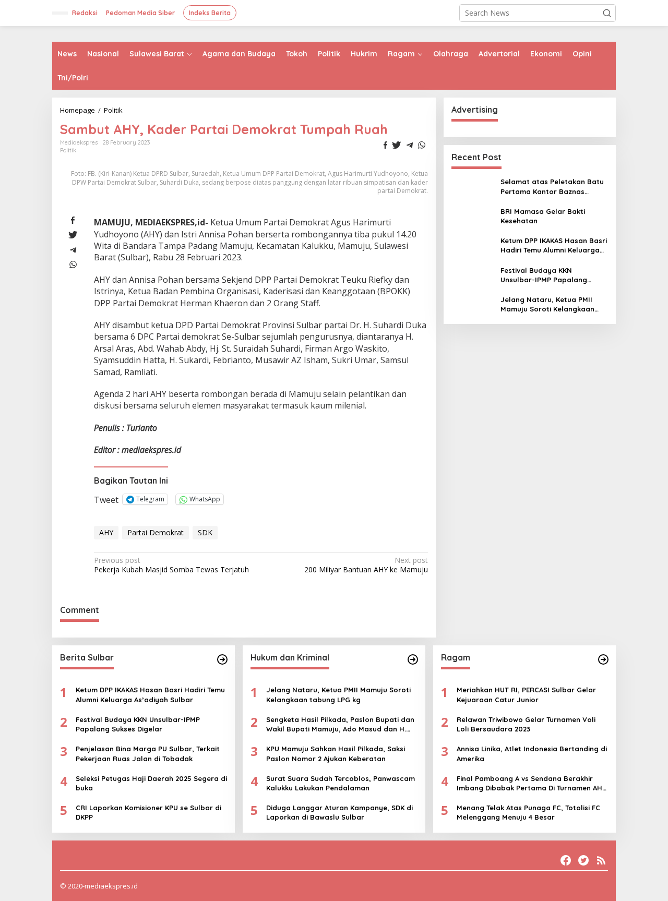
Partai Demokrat (155, 532)
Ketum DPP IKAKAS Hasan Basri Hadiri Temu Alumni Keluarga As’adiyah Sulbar (553, 245)
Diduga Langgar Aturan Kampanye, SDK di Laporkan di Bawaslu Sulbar (339, 812)
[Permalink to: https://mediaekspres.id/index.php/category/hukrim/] (413, 659)
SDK (205, 532)
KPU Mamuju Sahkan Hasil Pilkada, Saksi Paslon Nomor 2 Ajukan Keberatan (335, 753)
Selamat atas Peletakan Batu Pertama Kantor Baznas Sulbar (552, 186)
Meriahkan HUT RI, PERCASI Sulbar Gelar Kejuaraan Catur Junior (526, 694)
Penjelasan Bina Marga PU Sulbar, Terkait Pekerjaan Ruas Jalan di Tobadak (148, 753)
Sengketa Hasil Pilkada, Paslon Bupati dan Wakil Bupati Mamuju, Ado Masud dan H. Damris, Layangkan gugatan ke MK (340, 724)
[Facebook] (565, 860)
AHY (106, 532)
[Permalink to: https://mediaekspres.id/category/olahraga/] (603, 659)
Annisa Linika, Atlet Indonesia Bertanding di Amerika (532, 753)
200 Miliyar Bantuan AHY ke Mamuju (365, 565)
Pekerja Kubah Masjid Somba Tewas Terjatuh (171, 565)
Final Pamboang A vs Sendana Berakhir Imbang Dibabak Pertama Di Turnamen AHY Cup (531, 783)
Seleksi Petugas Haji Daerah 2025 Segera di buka (151, 783)
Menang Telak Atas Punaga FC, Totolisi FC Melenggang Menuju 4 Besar (528, 812)
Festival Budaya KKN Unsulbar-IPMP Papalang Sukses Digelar (543, 275)
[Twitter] (583, 860)
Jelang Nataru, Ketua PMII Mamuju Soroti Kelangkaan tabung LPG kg (547, 304)
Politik (68, 150)
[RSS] (601, 860)
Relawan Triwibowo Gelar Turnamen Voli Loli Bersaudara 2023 (526, 724)
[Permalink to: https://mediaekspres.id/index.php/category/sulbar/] (222, 659)
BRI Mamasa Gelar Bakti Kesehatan (542, 215)
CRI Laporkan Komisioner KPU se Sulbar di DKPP (148, 812)
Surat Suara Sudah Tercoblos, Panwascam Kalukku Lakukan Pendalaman (340, 783)
